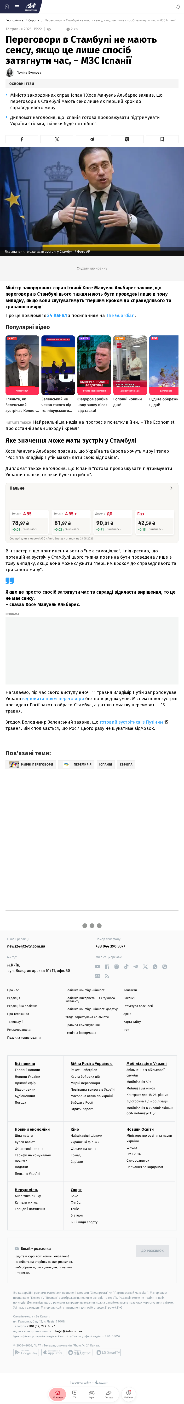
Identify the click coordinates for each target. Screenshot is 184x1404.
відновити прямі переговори (53, 698)
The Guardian (120, 315)
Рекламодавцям (18, 1029)
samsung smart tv (108, 1352)
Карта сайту (132, 1022)
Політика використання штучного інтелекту (90, 1000)
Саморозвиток (137, 1160)
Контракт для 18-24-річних (147, 1095)
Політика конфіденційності (85, 990)
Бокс (74, 1196)
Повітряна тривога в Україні (93, 1090)
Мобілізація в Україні (146, 1063)
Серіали (77, 1162)
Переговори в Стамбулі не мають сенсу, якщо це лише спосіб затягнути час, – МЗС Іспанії (110, 20)
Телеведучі (15, 1022)
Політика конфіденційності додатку (91, 1009)
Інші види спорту (84, 1222)
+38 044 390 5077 (110, 946)
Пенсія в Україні (27, 1174)
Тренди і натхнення (30, 1209)
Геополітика (15, 20)
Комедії (76, 1155)
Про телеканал (18, 1014)
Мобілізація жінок (140, 1088)
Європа (34, 20)
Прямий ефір (25, 1083)
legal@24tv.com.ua (68, 1331)
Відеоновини (25, 1090)
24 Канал (57, 315)
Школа (131, 1148)
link (97, 966)
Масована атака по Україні (92, 1096)
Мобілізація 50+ (138, 1082)
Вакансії (129, 998)
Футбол (76, 1202)
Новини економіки (32, 1129)
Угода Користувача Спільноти (87, 1017)
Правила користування (24, 1037)
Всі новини (25, 1063)
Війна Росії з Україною (92, 1063)
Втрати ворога (82, 1109)
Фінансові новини (29, 1149)
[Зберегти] (162, 139)
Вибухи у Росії (82, 1102)
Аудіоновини (25, 1096)
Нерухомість (26, 1190)
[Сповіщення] (178, 7)
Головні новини (27, 1070)
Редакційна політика (22, 1006)
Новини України (27, 1077)
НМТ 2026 (133, 1154)
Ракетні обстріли (84, 1070)
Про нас (13, 990)
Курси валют (25, 1142)
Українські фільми (85, 1142)
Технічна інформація (80, 1033)
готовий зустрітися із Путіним (131, 722)
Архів (127, 1014)
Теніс (75, 1209)
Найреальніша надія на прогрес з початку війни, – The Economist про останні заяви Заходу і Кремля (90, 425)
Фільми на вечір (83, 1149)
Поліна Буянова (29, 72)
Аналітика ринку (28, 1196)
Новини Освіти (140, 1129)
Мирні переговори (85, 1083)
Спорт (76, 1190)
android (26, 1352)
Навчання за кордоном (144, 1167)
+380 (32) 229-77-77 (41, 1326)
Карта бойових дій (85, 1077)
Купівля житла (26, 1202)
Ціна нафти (24, 1136)
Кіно (75, 1129)
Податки (21, 1167)
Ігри (126, 1029)
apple (52, 1352)
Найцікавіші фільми (86, 1136)
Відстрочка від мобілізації (147, 1102)
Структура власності (138, 1006)
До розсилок (153, 1251)
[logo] (31, 7)
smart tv (79, 1352)
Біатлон (77, 1215)
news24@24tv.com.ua (26, 946)
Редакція (13, 998)
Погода (20, 1102)
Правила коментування (82, 1025)
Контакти (130, 990)
